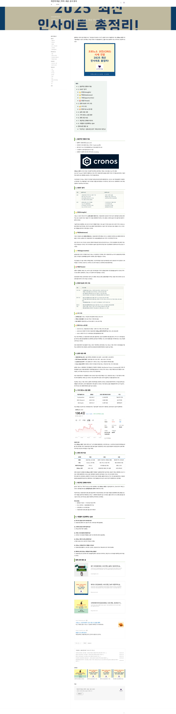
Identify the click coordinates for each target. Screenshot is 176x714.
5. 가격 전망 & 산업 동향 (85, 115)
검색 (121, 3)
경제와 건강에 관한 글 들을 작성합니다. (84, 691)
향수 (52, 81)
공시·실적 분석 (54, 46)
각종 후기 (53, 67)
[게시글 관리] (80, 643)
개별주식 (53, 40)
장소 (52, 78)
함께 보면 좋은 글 (83, 126)
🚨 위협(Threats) (84, 101)
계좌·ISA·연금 (54, 55)
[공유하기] (78, 643)
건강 (52, 85)
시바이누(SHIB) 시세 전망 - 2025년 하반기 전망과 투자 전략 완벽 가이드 (90, 652)
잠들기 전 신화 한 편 (81, 632)
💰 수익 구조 (83, 106)
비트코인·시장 (54, 63)
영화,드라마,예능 (54, 80)
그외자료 (53, 47)
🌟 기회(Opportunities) (86, 98)
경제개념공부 (53, 49)
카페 (52, 76)
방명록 (57, 4)
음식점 (52, 74)
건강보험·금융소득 (55, 57)
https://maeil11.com (80, 630)
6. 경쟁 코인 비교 (83, 118)
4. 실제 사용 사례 (83, 112)
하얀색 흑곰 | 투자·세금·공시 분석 (86, 689)
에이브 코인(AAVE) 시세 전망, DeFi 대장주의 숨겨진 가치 (87, 656)
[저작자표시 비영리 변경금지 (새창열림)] (89, 643)
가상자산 (78, 650)
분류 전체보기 (54, 36)
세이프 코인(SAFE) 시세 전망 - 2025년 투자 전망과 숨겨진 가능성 (89, 654)
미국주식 (53, 42)
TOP (124, 713)
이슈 (52, 69)
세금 (52, 53)
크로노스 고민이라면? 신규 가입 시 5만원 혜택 (88, 622)
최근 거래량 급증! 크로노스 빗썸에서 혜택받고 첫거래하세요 (89, 624)
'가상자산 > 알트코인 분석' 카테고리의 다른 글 (92, 129)
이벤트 (52, 44)
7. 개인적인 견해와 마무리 (85, 121)
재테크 (52, 38)
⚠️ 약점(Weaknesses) (86, 95)
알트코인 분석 (83, 650)
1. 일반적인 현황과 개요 (85, 86)
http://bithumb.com (80, 620)
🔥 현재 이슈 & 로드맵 (85, 109)
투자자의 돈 (53, 51)
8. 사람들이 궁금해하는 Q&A (86, 123)
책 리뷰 (52, 72)
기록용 (52, 71)
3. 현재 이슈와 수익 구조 (85, 103)
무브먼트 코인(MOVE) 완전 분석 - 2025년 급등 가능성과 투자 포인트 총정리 (91, 658)
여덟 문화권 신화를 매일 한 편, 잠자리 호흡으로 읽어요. (88, 634)
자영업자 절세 (54, 59)
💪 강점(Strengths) (85, 92)
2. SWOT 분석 (82, 89)
